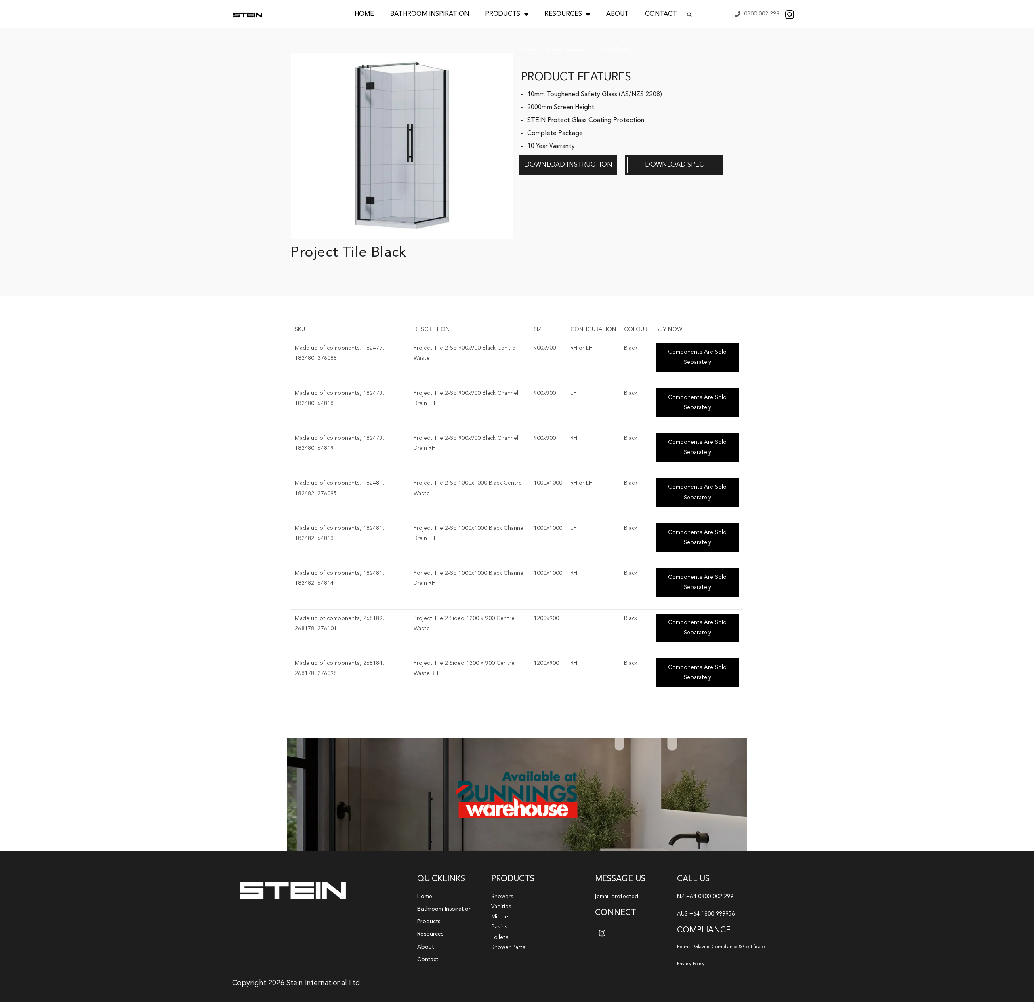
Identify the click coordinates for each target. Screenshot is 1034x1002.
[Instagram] (790, 14)
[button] (689, 15)
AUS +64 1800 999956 (706, 914)
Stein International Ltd (323, 983)
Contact (661, 14)
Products (502, 14)
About (617, 14)
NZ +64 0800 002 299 (705, 896)
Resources (563, 14)
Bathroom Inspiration (429, 14)
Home (364, 14)
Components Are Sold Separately (697, 357)
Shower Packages (565, 49)
